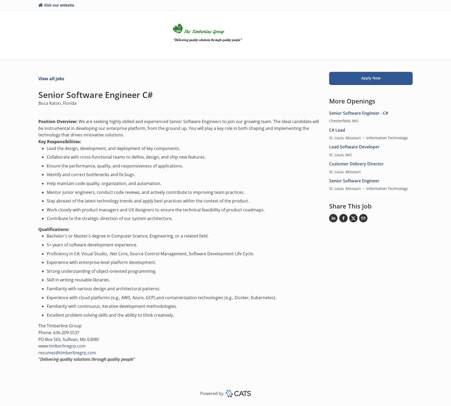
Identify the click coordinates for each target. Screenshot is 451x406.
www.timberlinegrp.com (62, 346)
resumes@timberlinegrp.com (67, 353)
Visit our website (59, 5)
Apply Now (371, 78)
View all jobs (51, 79)
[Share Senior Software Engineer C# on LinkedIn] (333, 219)
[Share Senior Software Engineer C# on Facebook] (343, 219)
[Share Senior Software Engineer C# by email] (363, 219)
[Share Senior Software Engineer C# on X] (353, 219)
